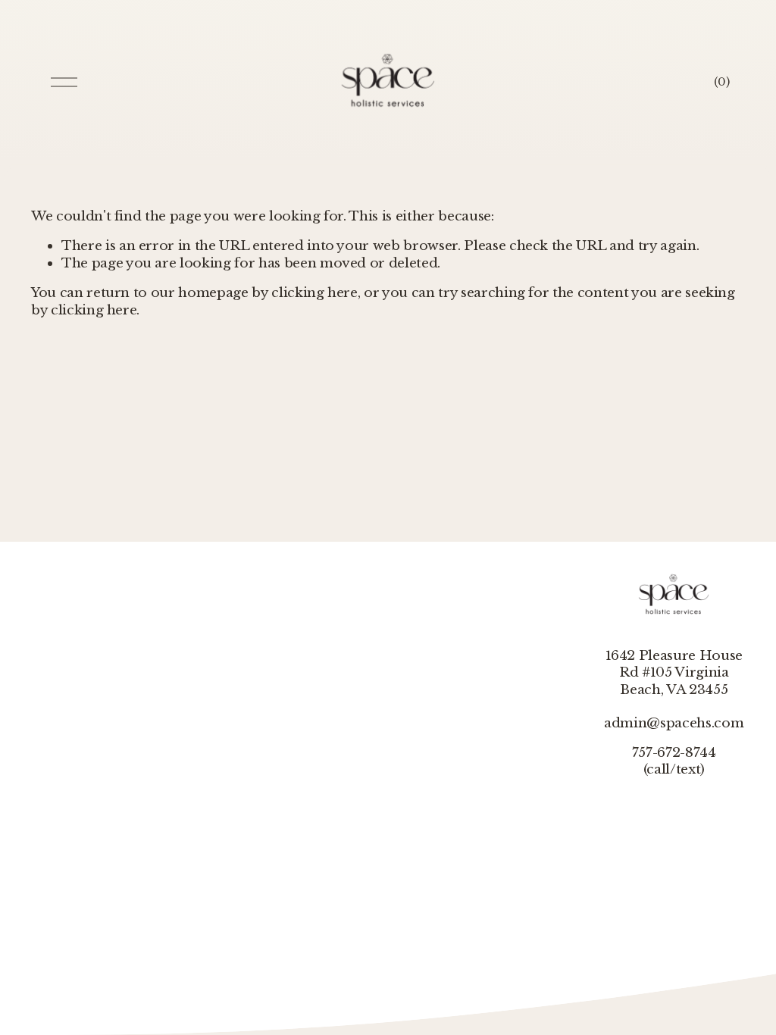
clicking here (314, 292)
